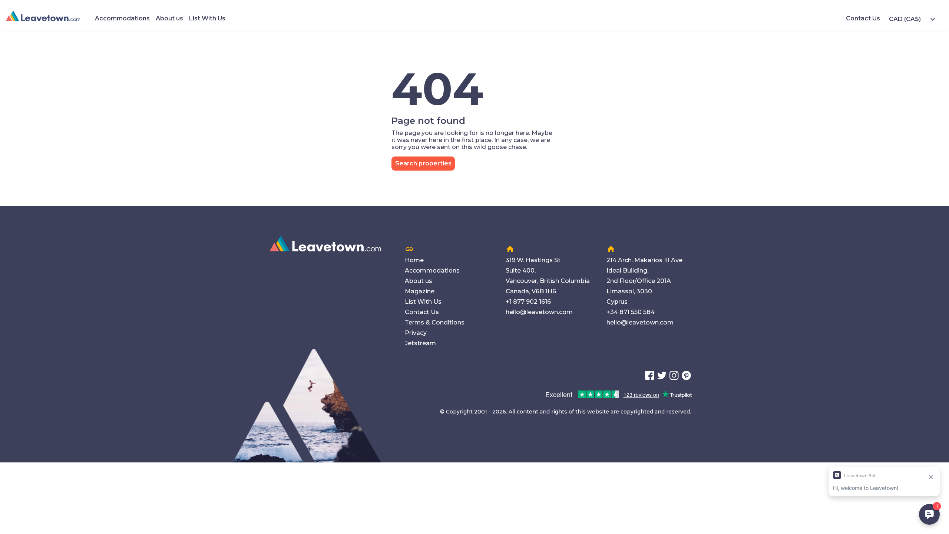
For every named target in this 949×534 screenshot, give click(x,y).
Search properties (423, 163)
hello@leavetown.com (539, 312)
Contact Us (863, 18)
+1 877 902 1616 (528, 301)
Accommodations (122, 18)
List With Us (207, 18)
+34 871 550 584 (630, 312)
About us (169, 18)
